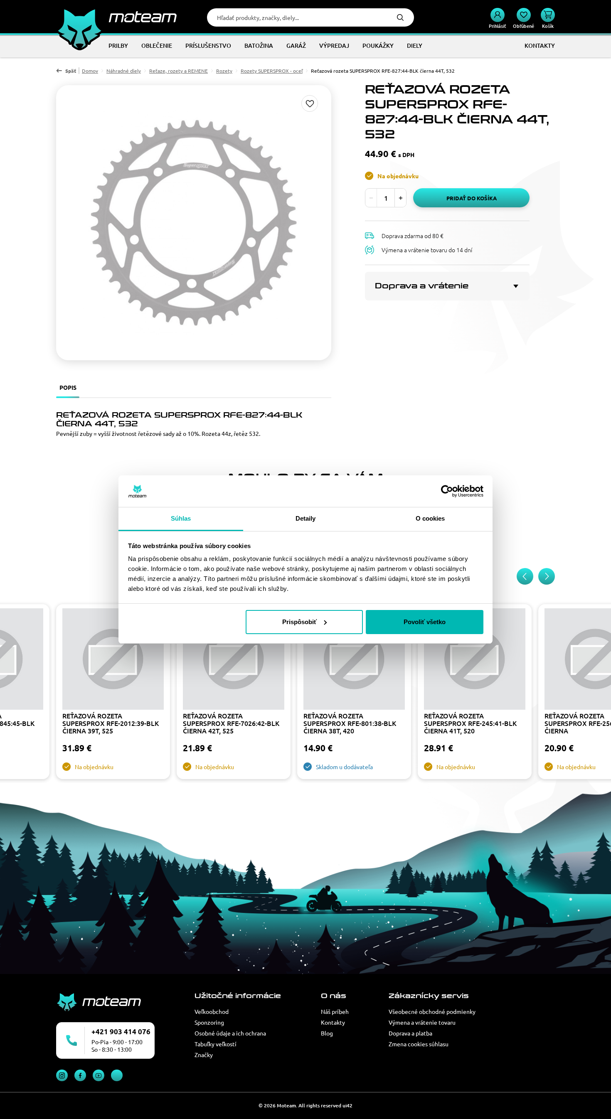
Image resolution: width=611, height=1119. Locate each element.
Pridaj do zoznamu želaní (309, 103)
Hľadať (400, 17)
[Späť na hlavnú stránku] (116, 16)
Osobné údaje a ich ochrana (230, 1033)
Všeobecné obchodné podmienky (432, 1011)
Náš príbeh (335, 1011)
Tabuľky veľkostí (216, 1044)
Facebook (80, 1075)
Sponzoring (209, 1022)
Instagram (62, 1075)
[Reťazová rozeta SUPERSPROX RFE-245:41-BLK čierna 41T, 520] (474, 660)
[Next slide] (546, 576)
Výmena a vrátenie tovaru (422, 1022)
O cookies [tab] (430, 518)
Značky (204, 1054)
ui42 (347, 1105)
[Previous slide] (525, 576)
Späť (70, 70)
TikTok (117, 1075)
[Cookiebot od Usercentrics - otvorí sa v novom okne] (447, 491)
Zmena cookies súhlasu (418, 1044)
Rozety (224, 70)
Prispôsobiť (299, 621)
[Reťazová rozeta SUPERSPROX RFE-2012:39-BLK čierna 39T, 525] (113, 660)
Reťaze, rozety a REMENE (178, 70)
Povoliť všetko (425, 621)
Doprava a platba (410, 1033)
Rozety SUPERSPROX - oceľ (272, 70)
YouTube (98, 1075)
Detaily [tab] (306, 518)
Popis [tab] (67, 387)
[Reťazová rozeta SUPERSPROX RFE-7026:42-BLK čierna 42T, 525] (233, 660)
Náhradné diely (123, 70)
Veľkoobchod (212, 1011)
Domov (90, 70)
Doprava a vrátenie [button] (421, 285)
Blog (327, 1033)
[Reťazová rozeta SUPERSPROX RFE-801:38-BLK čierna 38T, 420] (354, 660)
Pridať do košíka (471, 198)
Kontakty (333, 1022)
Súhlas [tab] (181, 518)
